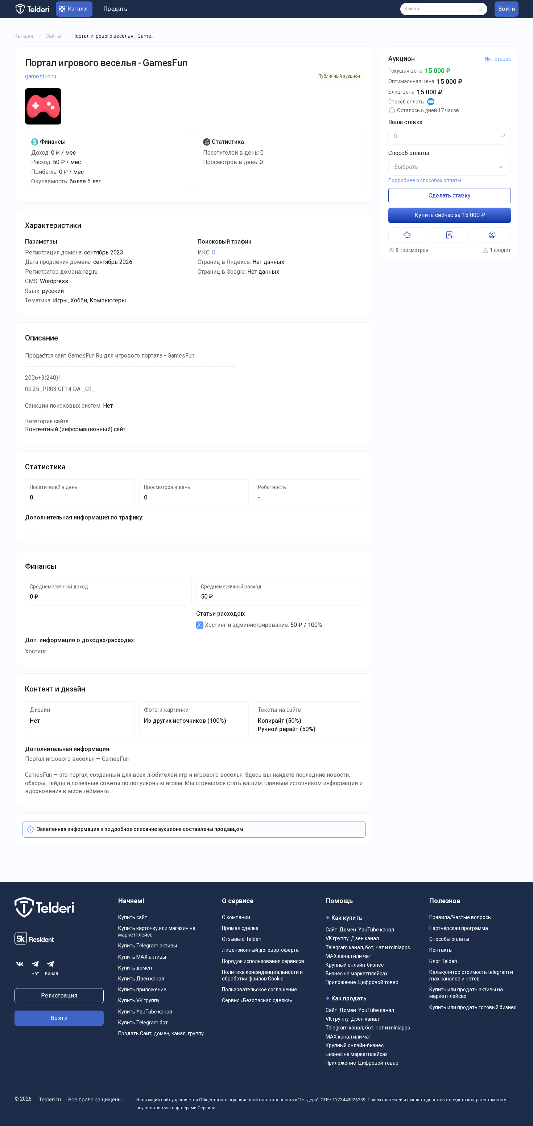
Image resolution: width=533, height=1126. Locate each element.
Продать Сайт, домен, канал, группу (161, 1033)
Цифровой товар (378, 982)
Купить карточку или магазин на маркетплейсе (156, 931)
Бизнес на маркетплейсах (357, 973)
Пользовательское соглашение (259, 989)
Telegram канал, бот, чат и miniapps (368, 947)
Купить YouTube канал (145, 1012)
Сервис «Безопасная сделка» (257, 1000)
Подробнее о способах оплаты (424, 180)
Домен (347, 930)
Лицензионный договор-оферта (260, 950)
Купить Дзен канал (141, 979)
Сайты (53, 36)
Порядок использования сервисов (263, 961)
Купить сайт (132, 917)
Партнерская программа (458, 928)
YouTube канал (376, 930)
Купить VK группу (139, 1000)
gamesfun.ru (40, 76)
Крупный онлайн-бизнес (355, 965)
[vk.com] (20, 964)
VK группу (337, 938)
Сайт (331, 930)
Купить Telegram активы (147, 945)
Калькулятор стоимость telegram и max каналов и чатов (471, 975)
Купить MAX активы (142, 957)
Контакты (441, 950)
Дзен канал (365, 938)
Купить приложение (142, 989)
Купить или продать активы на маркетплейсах (466, 993)
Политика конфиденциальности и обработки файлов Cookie (262, 975)
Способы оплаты (449, 939)
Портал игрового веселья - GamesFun (106, 62)
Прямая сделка (240, 928)
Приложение (341, 982)
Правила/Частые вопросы (460, 917)
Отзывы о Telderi (241, 939)
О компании (236, 917)
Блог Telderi (443, 961)
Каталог (24, 36)
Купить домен (135, 968)
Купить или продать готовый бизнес (472, 1007)
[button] (449, 167)
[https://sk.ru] (34, 943)
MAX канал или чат (348, 956)
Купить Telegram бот (143, 1022)
